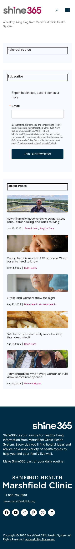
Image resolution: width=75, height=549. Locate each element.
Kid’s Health (30, 268)
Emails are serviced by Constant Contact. (37, 143)
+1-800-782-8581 (15, 495)
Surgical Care (46, 228)
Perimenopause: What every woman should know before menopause (37, 375)
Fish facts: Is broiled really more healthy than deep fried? (34, 336)
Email (16, 105)
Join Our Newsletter (37, 154)
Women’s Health (47, 304)
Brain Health (31, 304)
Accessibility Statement (40, 539)
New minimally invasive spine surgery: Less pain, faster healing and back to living (36, 220)
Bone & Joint (31, 228)
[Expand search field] (57, 10)
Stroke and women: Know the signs (31, 298)
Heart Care (30, 343)
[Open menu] (67, 10)
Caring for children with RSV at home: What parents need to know (37, 260)
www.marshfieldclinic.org (19, 501)
